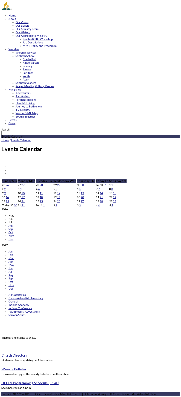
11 (41, 193)
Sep (10, 229)
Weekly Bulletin (13, 369)
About (12, 18)
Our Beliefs (22, 25)
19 (58, 197)
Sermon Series (16, 315)
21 (101, 197)
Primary (27, 66)
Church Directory (14, 355)
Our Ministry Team (27, 28)
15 (114, 193)
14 (101, 193)
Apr (10, 261)
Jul (10, 271)
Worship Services (26, 52)
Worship (13, 49)
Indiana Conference (20, 308)
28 (41, 185)
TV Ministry (23, 109)
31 (105, 185)
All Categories (17, 294)
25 (41, 201)
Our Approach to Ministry (31, 35)
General (13, 301)
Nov (11, 235)
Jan (10, 251)
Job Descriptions (33, 42)
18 (41, 197)
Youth (26, 76)
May (11, 264)
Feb (10, 254)
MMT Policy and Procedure (40, 45)
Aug (10, 225)
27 (23, 185)
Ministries (14, 89)
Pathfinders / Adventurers (24, 311)
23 (7, 201)
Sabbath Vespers (26, 82)
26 (7, 185)
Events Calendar (21, 140)
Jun (10, 268)
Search (5, 129)
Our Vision (22, 22)
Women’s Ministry (27, 113)
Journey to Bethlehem (29, 106)
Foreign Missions (26, 99)
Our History (23, 32)
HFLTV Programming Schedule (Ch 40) (30, 383)
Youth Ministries (26, 116)
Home (12, 15)
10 (23, 193)
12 (58, 193)
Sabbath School (25, 55)
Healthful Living (25, 103)
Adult (26, 79)
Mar (11, 258)
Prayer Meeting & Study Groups (35, 86)
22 (114, 197)
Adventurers (23, 93)
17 (23, 197)
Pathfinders (23, 96)
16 (7, 197)
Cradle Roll (29, 59)
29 (58, 185)
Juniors (27, 69)
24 (23, 201)
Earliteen (28, 72)
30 (82, 185)
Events (12, 119)
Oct (10, 232)
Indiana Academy (18, 304)
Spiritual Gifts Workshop (38, 39)
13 (82, 193)
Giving (12, 123)
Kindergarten (31, 62)
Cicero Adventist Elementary (25, 298)
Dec (10, 239)
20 (82, 197)
